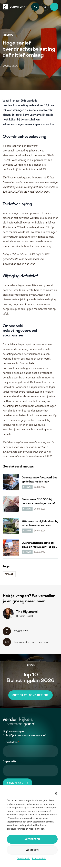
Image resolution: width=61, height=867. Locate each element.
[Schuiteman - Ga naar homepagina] (15, 6)
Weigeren (32, 849)
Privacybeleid (39, 858)
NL (35, 6)
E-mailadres (11, 742)
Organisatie (10, 761)
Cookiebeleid (23, 858)
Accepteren (32, 839)
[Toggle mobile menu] (54, 7)
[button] (56, 793)
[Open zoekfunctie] (45, 7)
